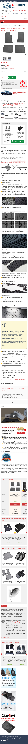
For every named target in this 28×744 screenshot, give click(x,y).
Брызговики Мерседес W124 (20, 582)
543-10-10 (7, 13)
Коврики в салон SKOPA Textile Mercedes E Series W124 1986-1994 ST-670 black (9, 659)
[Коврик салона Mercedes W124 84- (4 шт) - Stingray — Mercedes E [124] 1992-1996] (14, 44)
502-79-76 (7, 10)
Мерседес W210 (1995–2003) (18, 161)
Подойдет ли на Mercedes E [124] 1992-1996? (13, 390)
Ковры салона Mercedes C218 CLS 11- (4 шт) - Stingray (15, 624)
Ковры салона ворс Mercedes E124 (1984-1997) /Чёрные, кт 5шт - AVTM (8, 537)
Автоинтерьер (12, 25)
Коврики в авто (21, 25)
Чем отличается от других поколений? (12, 402)
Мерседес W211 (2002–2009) (14, 104)
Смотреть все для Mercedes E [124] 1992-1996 (13, 379)
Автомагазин (4, 25)
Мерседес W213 (16, 105)
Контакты (15, 1)
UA (24, 1)
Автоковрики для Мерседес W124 (7, 582)
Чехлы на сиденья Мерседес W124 (20, 564)
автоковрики (11, 353)
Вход (25, 18)
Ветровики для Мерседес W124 (14, 600)
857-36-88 (7, 12)
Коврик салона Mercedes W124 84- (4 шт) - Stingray (8, 134)
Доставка (3, 1)
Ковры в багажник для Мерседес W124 (7, 564)
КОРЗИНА (3, 16)
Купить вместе (18, 141)
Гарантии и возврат (9, 1)
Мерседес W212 (7, 105)
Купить (13, 78)
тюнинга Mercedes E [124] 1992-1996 (11, 365)
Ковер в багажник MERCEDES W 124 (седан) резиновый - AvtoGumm (20, 134)
